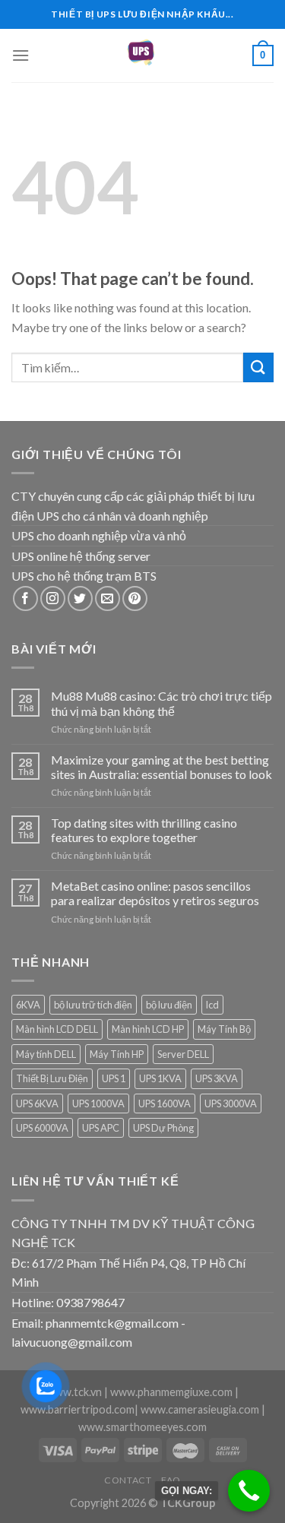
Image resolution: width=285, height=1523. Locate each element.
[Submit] (258, 367)
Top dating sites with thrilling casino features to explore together (144, 829)
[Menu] (20, 55)
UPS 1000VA (98, 1103)
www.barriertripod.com (78, 1409)
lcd (212, 1005)
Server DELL (183, 1054)
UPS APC (100, 1128)
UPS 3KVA (216, 1078)
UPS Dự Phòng (163, 1128)
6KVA (28, 1005)
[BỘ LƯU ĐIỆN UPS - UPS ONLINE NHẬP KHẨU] (142, 55)
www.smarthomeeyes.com (142, 1426)
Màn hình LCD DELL (57, 1029)
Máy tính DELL (46, 1054)
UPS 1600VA (164, 1103)
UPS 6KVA (37, 1103)
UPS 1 (113, 1078)
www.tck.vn (74, 1391)
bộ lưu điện (169, 1005)
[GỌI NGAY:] (249, 1491)
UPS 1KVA (160, 1078)
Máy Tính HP (117, 1054)
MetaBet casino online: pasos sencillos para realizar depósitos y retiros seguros (155, 893)
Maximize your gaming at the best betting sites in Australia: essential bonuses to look (161, 766)
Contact (127, 1480)
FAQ (171, 1480)
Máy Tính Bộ (224, 1029)
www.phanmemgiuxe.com (171, 1391)
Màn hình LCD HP (148, 1029)
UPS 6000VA (42, 1128)
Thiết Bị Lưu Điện (52, 1078)
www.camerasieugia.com (200, 1409)
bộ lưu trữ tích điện (93, 1005)
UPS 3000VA (230, 1103)
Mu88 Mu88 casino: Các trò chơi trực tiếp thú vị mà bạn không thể (161, 703)
